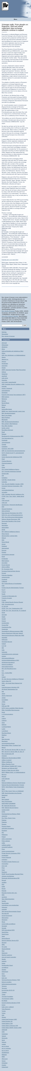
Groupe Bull (5, 625)
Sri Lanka (4, 946)
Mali (3, 737)
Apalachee (4, 374)
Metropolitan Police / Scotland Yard (11, 745)
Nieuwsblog (5, 334)
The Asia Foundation (7, 996)
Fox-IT (3, 589)
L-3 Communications (7, 714)
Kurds (3, 712)
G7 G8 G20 (5, 606)
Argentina (4, 380)
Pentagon (4, 830)
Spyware (4, 942)
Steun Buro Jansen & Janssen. (10, 316)
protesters (4, 859)
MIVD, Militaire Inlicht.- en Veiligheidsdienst (13, 772)
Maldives (4, 735)
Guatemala (5, 629)
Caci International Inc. (8, 438)
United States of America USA (10, 1025)
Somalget (4, 926)
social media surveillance (8, 924)
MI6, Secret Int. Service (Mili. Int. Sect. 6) (13, 751)
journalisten (5, 699)
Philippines (5, 834)
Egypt (3, 556)
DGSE (3, 529)
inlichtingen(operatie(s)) (8, 662)
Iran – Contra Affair (7, 673)
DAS (3, 506)
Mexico (4, 747)
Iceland (4, 643)
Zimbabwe (4, 1063)
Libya (3, 722)
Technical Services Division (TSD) (11, 980)
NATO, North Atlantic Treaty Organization (13, 787)
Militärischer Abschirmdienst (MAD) (11, 758)
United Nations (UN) (7, 1023)
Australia (4, 386)
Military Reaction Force (8, 764)
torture (3, 1005)
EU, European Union (7, 569)
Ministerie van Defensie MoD (9, 768)
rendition (4, 882)
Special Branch (6, 938)
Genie (3, 612)
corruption (4, 492)
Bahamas (4, 399)
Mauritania (4, 741)
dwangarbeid (5, 548)
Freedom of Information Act (9, 596)
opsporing (4, 816)
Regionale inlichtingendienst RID (10, 878)
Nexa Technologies (7, 801)
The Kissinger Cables (7, 998)
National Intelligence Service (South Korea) (13, 782)
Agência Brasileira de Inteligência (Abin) (12, 351)
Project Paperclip (6, 857)
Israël (3, 685)
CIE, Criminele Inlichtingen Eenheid (11, 471)
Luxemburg (5, 731)
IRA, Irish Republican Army (9, 668)
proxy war (4, 865)
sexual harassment (7, 915)
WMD (3, 1056)
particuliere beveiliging (8, 828)
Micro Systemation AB (8, 753)
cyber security (5, 500)
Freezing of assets (7, 598)
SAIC (3, 895)
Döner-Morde (5, 542)
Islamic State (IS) (6, 681)
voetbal (4, 1044)
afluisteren (4, 347)
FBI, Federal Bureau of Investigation (11, 583)
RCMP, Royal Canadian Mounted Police (12, 874)
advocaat (4, 342)
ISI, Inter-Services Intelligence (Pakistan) (13, 679)
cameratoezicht (6, 442)
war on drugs (5, 1046)
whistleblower (5, 1052)
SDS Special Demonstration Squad (11, 911)
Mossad (4, 776)
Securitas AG (5, 913)
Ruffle (3, 886)
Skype (3, 922)
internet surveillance (7, 664)
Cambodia (4, 440)
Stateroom (4, 953)
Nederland (4, 795)
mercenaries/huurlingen (8, 743)
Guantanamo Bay (6, 627)
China (3, 467)
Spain (3, 936)
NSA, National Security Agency (10, 807)
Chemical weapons (7, 463)
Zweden (4, 1065)
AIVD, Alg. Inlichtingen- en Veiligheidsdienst (13, 355)
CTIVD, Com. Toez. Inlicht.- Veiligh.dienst (13, 496)
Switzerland (5, 971)
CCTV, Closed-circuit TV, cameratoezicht (13, 453)
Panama (4, 824)
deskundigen (5, 527)
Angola (4, 367)
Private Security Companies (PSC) (11, 853)
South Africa (5, 932)
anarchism (4, 365)
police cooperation (7, 838)
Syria (3, 973)
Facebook (4, 579)
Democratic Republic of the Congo (11, 521)
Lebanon (4, 720)
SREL (3, 944)
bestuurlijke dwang (7, 409)
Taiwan (4, 975)
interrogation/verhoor (7, 666)
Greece (4, 621)
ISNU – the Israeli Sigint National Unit (12, 683)
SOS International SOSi (8, 930)
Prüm (3, 868)
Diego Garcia (5, 533)
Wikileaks (4, 1054)
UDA (3, 1015)
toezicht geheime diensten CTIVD (11, 1002)
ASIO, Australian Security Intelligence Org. (13, 384)
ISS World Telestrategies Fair (10, 689)
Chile (3, 465)
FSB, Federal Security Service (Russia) (12, 602)
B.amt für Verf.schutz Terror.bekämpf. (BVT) (14, 394)
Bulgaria (4, 434)
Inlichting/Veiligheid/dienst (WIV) (10, 660)
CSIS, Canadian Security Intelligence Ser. (13, 494)
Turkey (3, 1013)
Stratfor (4, 959)
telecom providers (6, 982)
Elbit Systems (5, 560)
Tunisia (4, 1011)
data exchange (6, 511)
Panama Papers (6, 826)
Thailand (4, 992)
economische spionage (8, 554)
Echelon (4, 552)
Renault (4, 880)
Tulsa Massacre (6, 1009)
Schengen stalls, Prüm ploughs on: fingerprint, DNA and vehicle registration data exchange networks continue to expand (15, 27)
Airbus (3, 353)
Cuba (3, 498)
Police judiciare (6, 841)
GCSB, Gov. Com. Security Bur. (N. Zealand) (14, 610)
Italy (3, 691)
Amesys (4, 361)
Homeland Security (7, 641)
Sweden (4, 969)
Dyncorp (4, 550)
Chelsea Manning (6, 461)
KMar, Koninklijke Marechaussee (10, 710)
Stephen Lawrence (7, 955)
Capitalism (4, 446)
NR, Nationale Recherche (9, 805)
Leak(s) (4, 718)
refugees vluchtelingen (8, 876)
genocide (4, 614)
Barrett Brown (5, 403)
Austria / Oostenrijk (7, 388)
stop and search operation (9, 957)
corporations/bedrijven (8, 490)
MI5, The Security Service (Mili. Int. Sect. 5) (13, 749)
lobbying (4, 724)
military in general (6, 760)
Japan (3, 693)
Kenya (3, 704)
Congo (3, 488)
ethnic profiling (6, 567)
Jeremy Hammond (7, 695)
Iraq (3, 675)
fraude (3, 594)
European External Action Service (11, 571)
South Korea (5, 934)
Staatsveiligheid (6, 949)
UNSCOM (4, 1029)
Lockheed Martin (6, 726)
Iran (3, 670)
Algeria (4, 357)
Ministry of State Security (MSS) (10, 770)
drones (4, 544)
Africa (3, 349)
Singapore (4, 919)
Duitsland (4, 546)
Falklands (4, 581)
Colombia (4, 482)
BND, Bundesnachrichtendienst (10, 421)
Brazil (3, 432)
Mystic (3, 780)
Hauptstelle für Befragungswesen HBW (12, 631)
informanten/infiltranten (8, 658)
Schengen (4, 907)
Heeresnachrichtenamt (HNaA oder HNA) (13, 635)
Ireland (4, 677)
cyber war (4, 502)
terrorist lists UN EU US (8, 990)
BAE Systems (5, 396)
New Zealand (5, 799)
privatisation (5, 855)
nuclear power (5, 809)
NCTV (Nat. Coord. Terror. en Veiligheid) (13, 791)
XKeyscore (5, 1058)
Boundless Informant (7, 430)
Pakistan (4, 820)
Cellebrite (4, 455)
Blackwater (5, 419)
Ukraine (4, 1017)
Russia (3, 888)
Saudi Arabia (5, 903)
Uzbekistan (5, 1034)
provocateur (5, 863)
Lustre (3, 729)
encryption (4, 562)
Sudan (3, 963)
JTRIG (3, 702)
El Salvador (5, 558)
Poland (4, 836)
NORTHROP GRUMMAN (8, 803)
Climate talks (5, 473)
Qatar (3, 870)
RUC (3, 884)
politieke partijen (6, 845)
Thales (3, 994)
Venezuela (4, 1038)
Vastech (4, 1036)
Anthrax (4, 372)
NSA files (4, 332)
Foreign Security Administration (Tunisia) (13, 587)
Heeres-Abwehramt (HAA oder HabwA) (12, 633)
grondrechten (5, 623)
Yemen (4, 1061)
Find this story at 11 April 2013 (10, 259)
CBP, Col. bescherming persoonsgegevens (13, 450)
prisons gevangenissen (8, 851)
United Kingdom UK (7, 1021)
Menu (15, 19)
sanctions (4, 897)
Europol (4, 573)
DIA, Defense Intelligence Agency (11, 531)
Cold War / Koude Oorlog (8, 479)
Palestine (4, 822)
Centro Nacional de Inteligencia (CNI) (12, 457)
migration (4, 755)
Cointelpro (4, 477)
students (4, 961)
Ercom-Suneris (6, 565)
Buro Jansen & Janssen (8, 311)
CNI (3, 475)
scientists (4, 909)
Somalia (4, 928)
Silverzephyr (5, 917)
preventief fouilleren (7, 847)
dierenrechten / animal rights (9, 535)
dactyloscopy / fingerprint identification (12, 504)
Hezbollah (4, 637)
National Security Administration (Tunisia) (13, 785)
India (3, 650)
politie (3, 843)
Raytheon (4, 872)
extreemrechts (6, 577)
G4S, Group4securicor (8, 604)
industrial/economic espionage (10, 654)
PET (3, 832)
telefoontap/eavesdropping (9, 984)
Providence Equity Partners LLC (10, 861)
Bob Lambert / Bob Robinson (9, 423)
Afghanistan (5, 345)
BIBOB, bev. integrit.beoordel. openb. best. (13, 411)
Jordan (4, 697)
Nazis (3, 789)
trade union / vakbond (8, 1007)
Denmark (4, 523)
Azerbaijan (4, 392)
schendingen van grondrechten (10, 905)
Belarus (4, 405)
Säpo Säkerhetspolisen (8, 899)
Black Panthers (6, 417)
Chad (3, 459)
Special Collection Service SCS (10, 940)
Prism (3, 849)
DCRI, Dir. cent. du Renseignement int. (12, 515)
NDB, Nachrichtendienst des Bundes (12, 793)
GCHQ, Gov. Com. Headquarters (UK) (12, 608)
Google (4, 619)
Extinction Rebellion (7, 575)
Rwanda (4, 890)
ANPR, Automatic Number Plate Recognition (14, 369)
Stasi (3, 951)
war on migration (6, 1048)
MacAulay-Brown (6, 733)
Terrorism (4, 988)
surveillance (5, 967)
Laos (3, 716)
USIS (3, 1031)
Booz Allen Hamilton (7, 426)
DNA (3, 540)
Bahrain (4, 401)
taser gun (4, 978)
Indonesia (4, 652)
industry (4, 656)
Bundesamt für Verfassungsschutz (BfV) (12, 436)
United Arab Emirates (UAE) (9, 1019)
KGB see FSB (5, 706)
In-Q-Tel (4, 646)
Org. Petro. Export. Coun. (9, 818)
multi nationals (6, 778)
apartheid (4, 376)
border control (5, 428)
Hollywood (4, 639)
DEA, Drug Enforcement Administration (12, 517)
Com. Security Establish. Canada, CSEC (13, 484)
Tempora (4, 986)
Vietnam (4, 1042)
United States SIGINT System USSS (11, 1027)
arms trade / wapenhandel (9, 382)
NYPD (3, 811)
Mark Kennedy (6, 739)
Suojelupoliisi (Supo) (7, 965)
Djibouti (4, 538)
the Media (4, 1000)
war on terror (5, 1050)
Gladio (3, 616)
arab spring (5, 378)
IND (3, 648)
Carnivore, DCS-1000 (7, 448)
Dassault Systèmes (7, 509)
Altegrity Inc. (5, 359)
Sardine (4, 901)
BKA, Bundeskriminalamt (8, 413)
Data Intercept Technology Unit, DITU (12, 513)
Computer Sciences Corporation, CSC (12, 486)
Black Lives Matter (7, 415)
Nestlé (3, 797)
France (4, 591)
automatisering (6, 390)
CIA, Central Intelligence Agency (10, 469)
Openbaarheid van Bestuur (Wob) (11, 814)
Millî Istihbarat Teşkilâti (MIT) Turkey (11, 766)
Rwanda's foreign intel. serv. (9, 892)
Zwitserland (5, 1067)
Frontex (4, 600)
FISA (3, 585)
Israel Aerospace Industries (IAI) (10, 687)
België (3, 407)
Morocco (4, 774)
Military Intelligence (7, 762)
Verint (3, 1040)
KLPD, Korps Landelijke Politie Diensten (12, 708)
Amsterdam (5, 363)
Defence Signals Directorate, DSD (11, 519)
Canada (4, 444)
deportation (5, 525)
